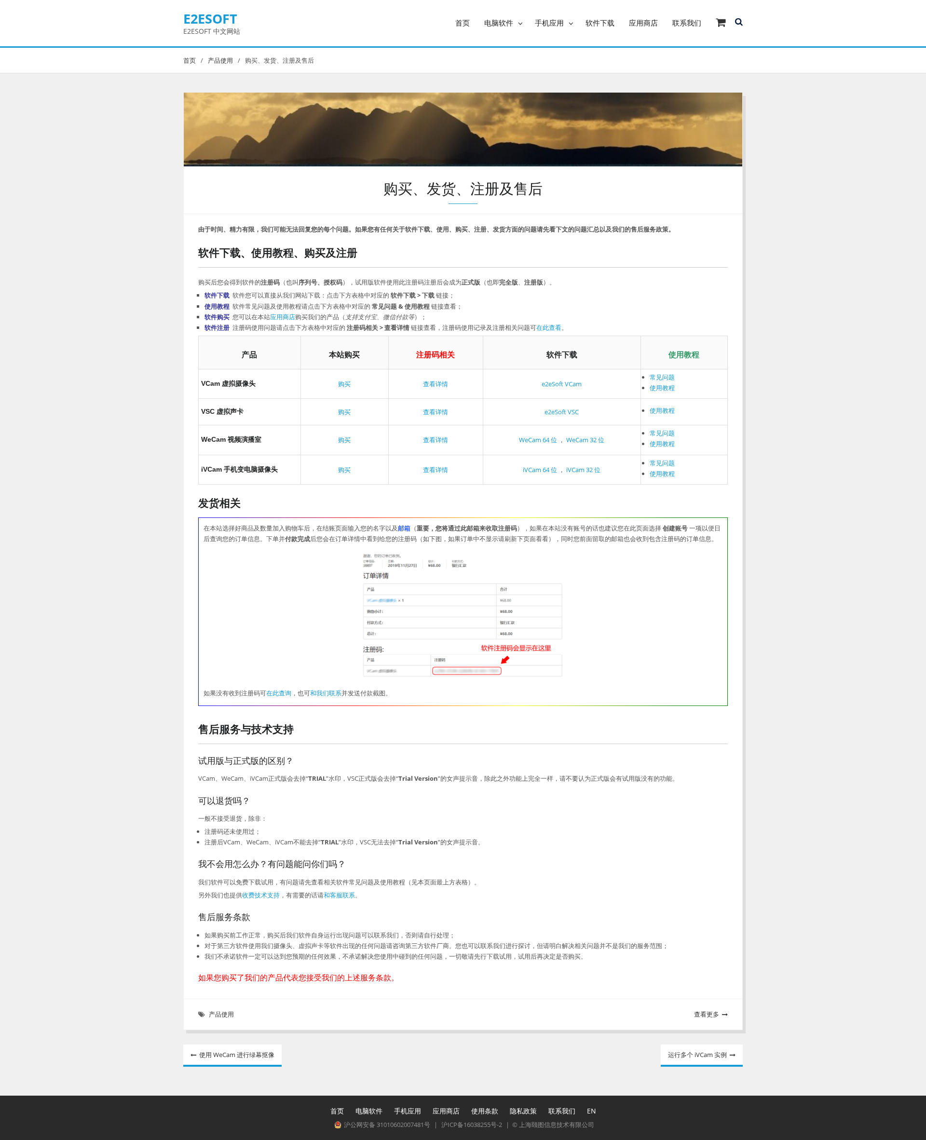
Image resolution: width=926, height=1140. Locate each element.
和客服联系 (339, 895)
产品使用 (221, 1014)
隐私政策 (523, 1110)
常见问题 (662, 377)
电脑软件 (498, 22)
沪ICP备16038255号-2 (471, 1125)
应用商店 (643, 22)
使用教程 (662, 387)
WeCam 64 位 (538, 439)
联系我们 (686, 22)
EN (591, 1110)
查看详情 (435, 384)
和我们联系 (325, 693)
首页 (462, 22)
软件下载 (600, 22)
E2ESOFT (210, 18)
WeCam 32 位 (584, 439)
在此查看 (548, 327)
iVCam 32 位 (582, 469)
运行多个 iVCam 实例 (697, 1054)
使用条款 (484, 1110)
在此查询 (278, 693)
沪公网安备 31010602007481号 (387, 1125)
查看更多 (706, 1014)
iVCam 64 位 (540, 469)
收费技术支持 (261, 895)
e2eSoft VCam (562, 384)
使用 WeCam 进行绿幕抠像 (236, 1054)
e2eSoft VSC (562, 411)
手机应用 (549, 22)
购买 (344, 384)
